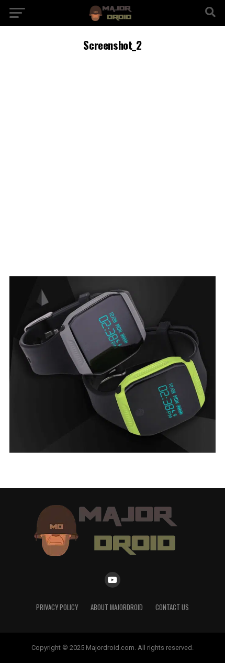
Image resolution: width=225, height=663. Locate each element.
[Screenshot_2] (112, 450)
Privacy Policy (57, 607)
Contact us (172, 607)
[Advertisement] (112, 162)
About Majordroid (117, 607)
